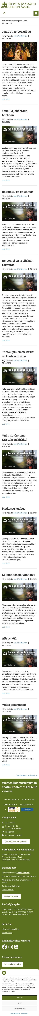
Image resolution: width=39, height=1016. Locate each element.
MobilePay (6, 880)
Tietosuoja (24, 1013)
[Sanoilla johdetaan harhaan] (19, 134)
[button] (4, 13)
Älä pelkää (9, 638)
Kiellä (19, 1003)
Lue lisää (6, 99)
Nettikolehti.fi (23, 872)
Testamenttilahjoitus (11, 886)
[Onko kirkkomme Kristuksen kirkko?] (19, 459)
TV (4, 809)
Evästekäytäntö (15, 1013)
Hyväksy (19, 998)
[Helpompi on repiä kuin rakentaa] (19, 282)
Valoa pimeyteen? (14, 705)
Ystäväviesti (7, 932)
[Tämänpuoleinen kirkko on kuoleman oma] (19, 376)
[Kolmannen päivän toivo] (19, 592)
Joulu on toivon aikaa (16, 31)
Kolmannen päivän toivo (18, 575)
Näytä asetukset (19, 1009)
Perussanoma (26, 804)
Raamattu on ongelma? (17, 192)
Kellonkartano (10, 804)
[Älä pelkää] (19, 658)
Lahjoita (27, 809)
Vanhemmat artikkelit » (27, 775)
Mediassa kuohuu (14, 508)
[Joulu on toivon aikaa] (19, 51)
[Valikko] (36, 13)
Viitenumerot (8, 889)
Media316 (13, 809)
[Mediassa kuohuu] (19, 525)
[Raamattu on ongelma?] (19, 211)
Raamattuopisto (11, 799)
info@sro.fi (9, 832)
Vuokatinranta (28, 799)
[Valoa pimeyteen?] (19, 724)
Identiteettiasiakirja (10, 929)
